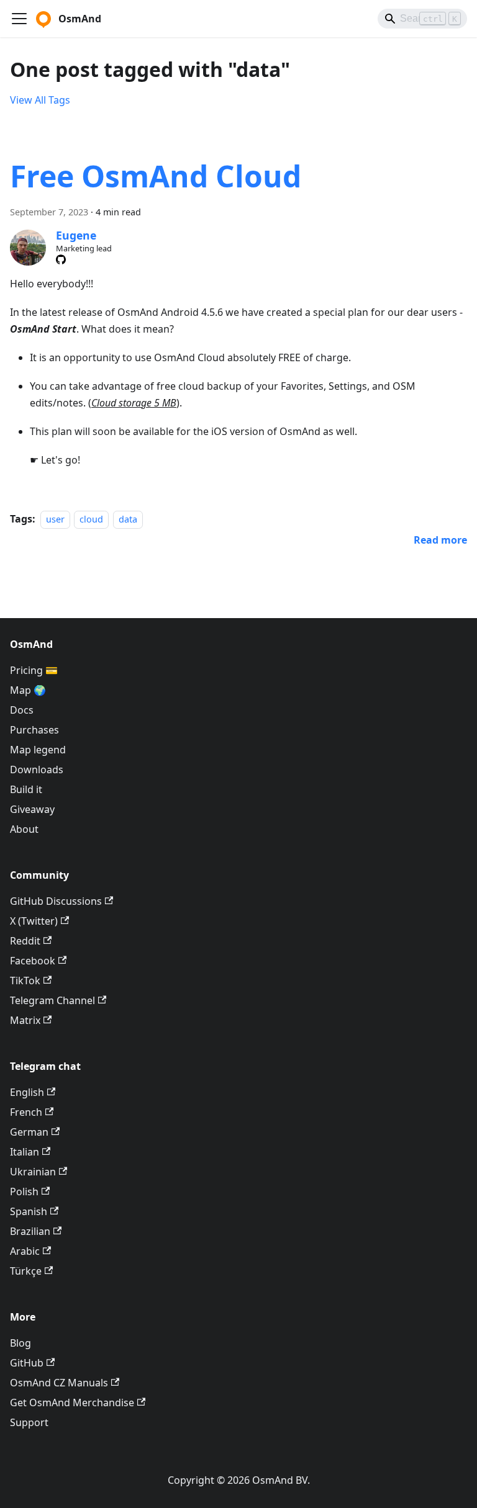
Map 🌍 (28, 690)
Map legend (38, 749)
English (27, 1092)
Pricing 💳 (34, 670)
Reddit (25, 941)
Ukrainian (33, 1171)
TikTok (25, 980)
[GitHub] (61, 259)
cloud (91, 519)
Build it (26, 789)
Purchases (34, 730)
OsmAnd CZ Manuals (59, 1382)
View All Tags (40, 100)
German (29, 1132)
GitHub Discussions (56, 901)
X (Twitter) (34, 921)
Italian (24, 1152)
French (26, 1112)
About (24, 829)
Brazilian (30, 1231)
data (128, 519)
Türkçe (26, 1271)
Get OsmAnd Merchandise (72, 1402)
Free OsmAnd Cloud (155, 176)
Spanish (28, 1211)
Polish (24, 1191)
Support (29, 1422)
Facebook (32, 960)
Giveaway (32, 809)
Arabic (25, 1251)
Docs (22, 710)
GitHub (26, 1363)
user (55, 519)
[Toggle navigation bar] (19, 18)
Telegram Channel (52, 1000)
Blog (20, 1343)
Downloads (36, 769)
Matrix (25, 1020)
